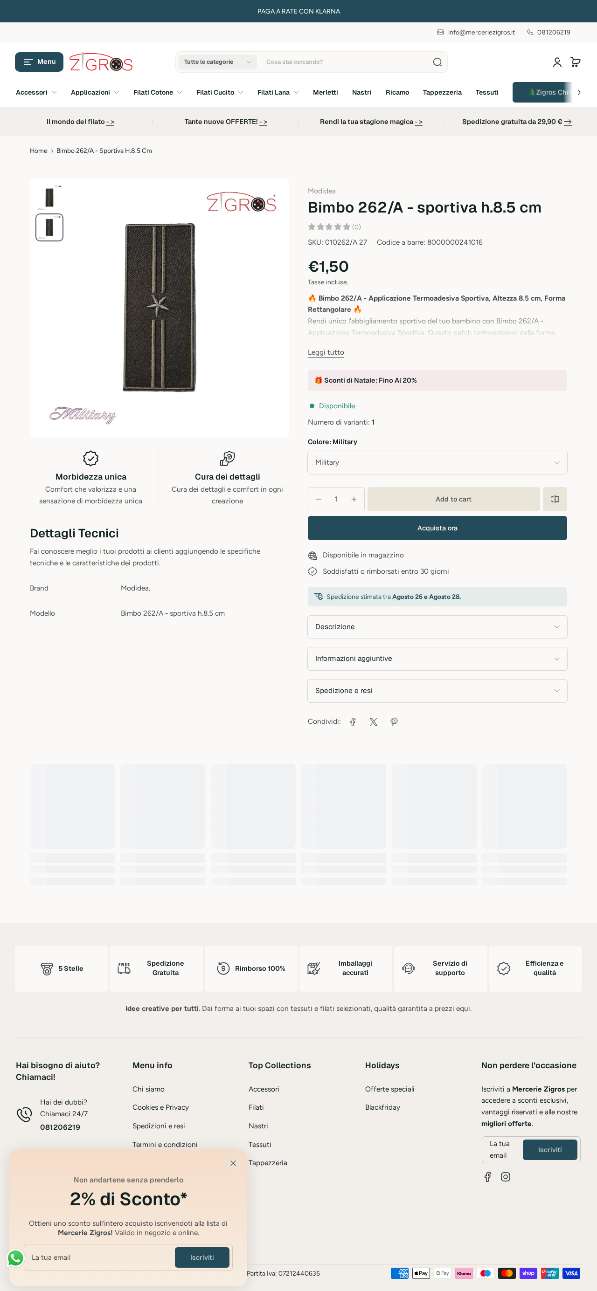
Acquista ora (437, 528)
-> (568, 121)
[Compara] (555, 499)
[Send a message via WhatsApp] (16, 1258)
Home (39, 150)
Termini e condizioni (165, 1144)
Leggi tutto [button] (326, 352)
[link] (353, 722)
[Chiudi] (233, 1163)
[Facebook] (487, 1176)
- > (110, 121)
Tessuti (260, 1144)
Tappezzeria (268, 1162)
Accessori (264, 1089)
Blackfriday (382, 1107)
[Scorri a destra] (572, 89)
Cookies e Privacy (160, 1107)
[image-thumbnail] (49, 198)
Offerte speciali (390, 1089)
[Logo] (101, 62)
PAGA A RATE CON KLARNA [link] (298, 11)
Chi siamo (148, 1089)
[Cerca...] (437, 62)
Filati (256, 1107)
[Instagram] (505, 1176)
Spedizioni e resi (158, 1125)
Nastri (258, 1125)
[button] (39, 62)
